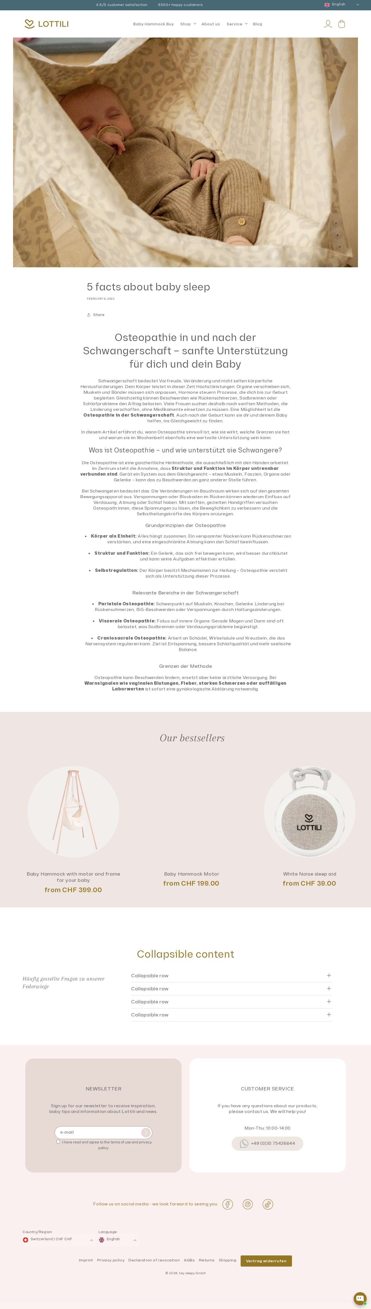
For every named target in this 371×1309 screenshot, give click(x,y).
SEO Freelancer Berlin (24, 1306)
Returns (207, 1260)
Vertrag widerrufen (266, 1261)
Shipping (228, 1260)
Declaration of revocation (154, 1260)
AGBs (189, 1260)
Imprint (86, 1260)
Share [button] (99, 314)
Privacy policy (110, 1260)
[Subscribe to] (146, 1132)
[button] (187, 24)
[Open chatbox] (360, 1298)
